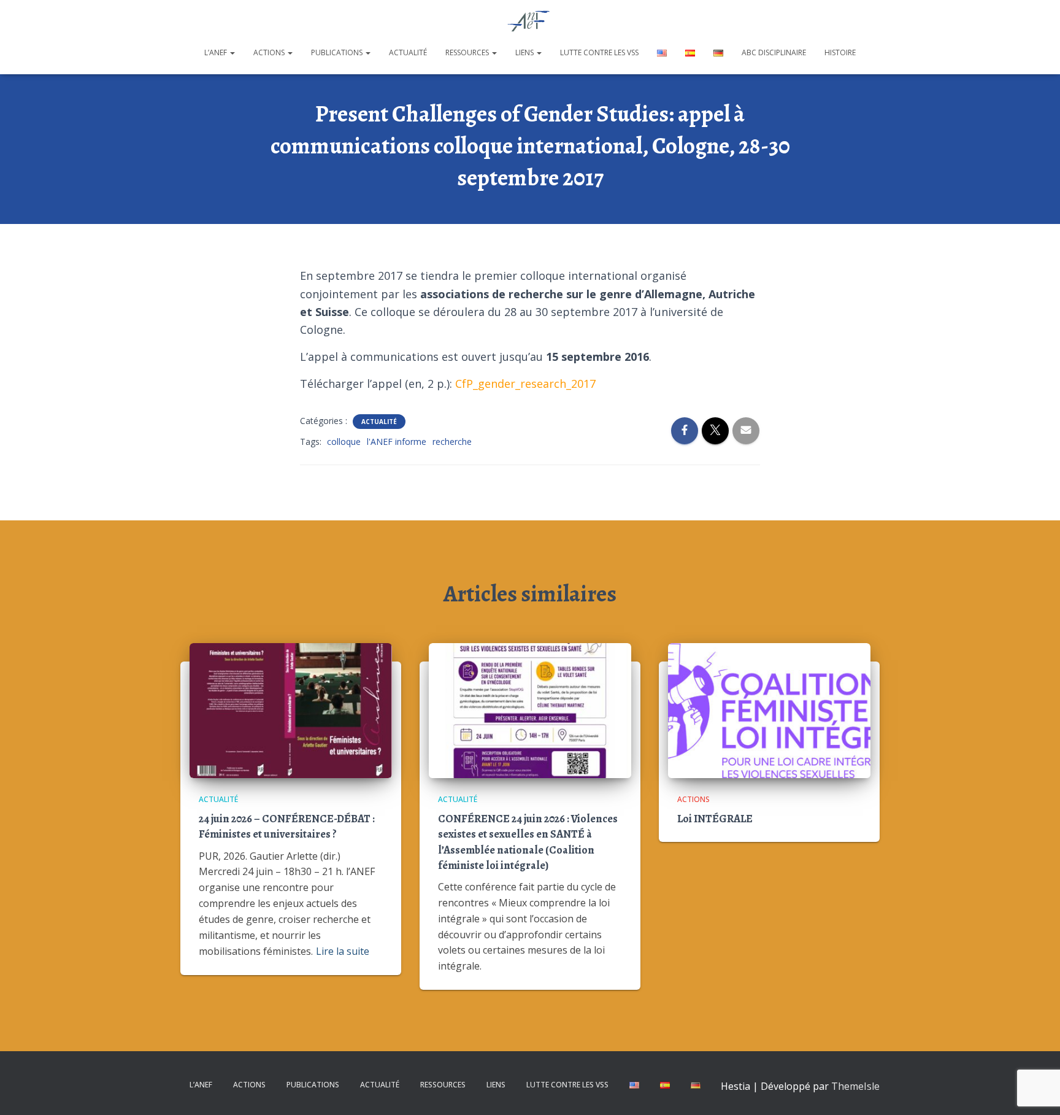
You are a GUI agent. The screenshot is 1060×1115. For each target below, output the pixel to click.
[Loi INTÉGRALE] (769, 709)
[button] (232, 52)
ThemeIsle (855, 1086)
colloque (344, 441)
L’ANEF (216, 52)
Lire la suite (342, 951)
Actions (269, 52)
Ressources (468, 52)
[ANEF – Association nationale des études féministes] (530, 21)
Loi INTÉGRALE (715, 818)
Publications (337, 52)
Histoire (840, 52)
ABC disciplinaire (774, 52)
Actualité (408, 52)
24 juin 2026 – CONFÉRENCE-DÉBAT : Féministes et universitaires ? (287, 826)
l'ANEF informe (396, 441)
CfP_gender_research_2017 (525, 383)
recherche (452, 441)
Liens (525, 52)
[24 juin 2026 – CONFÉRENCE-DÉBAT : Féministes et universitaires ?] (291, 709)
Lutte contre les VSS (599, 52)
